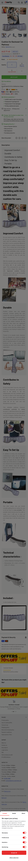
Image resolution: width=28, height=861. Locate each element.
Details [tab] (14, 813)
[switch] (24, 833)
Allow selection (14, 858)
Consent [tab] (4, 813)
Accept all (14, 853)
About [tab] (23, 813)
